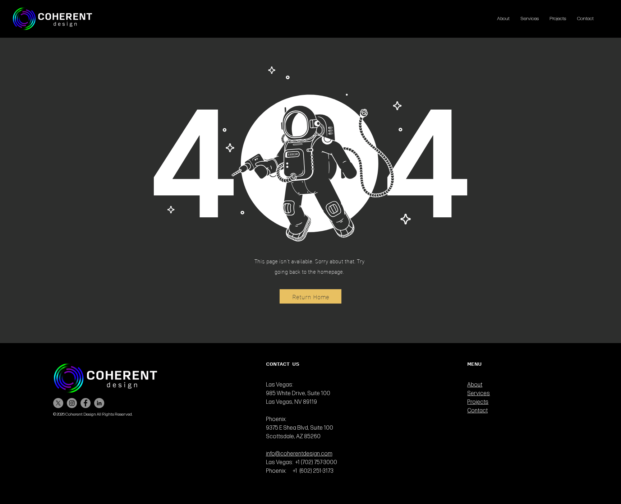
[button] (310, 296)
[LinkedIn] (99, 403)
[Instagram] (72, 403)
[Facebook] (85, 403)
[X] (58, 403)
